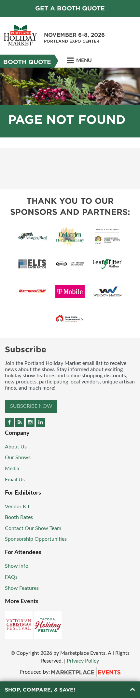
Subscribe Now (31, 406)
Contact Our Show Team (33, 528)
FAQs (11, 577)
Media (12, 468)
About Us (16, 446)
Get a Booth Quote (70, 8)
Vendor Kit (17, 506)
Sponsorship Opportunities (36, 539)
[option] (70, 102)
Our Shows (18, 457)
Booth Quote (27, 61)
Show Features (22, 588)
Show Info (16, 566)
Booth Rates (19, 517)
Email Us (15, 479)
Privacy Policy (83, 661)
